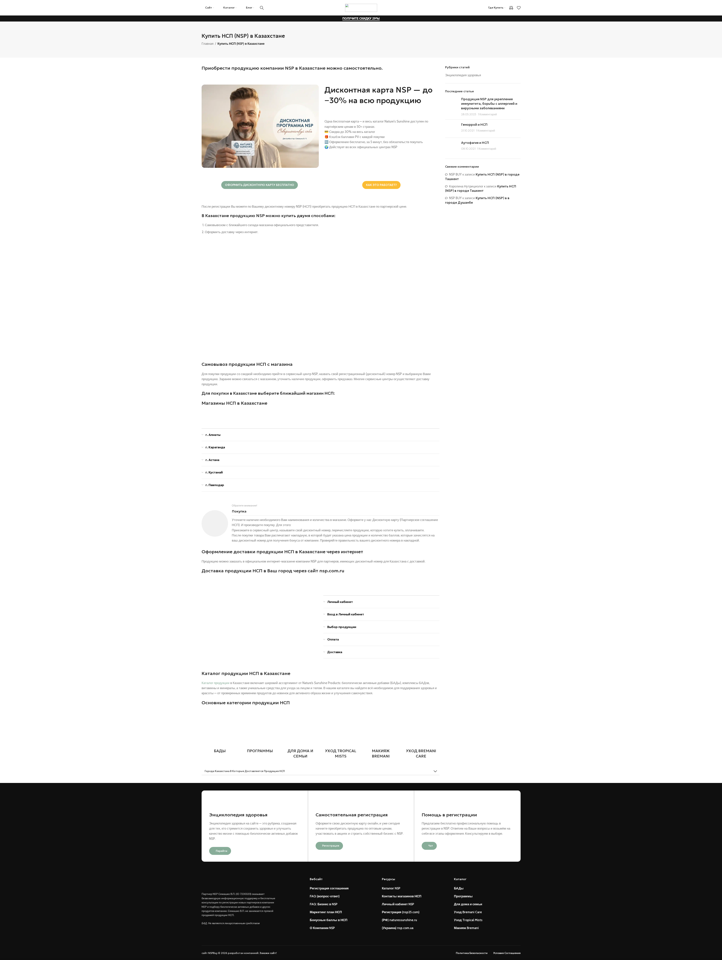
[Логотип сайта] (361, 7)
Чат (430, 845)
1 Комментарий (487, 114)
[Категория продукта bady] (220, 732)
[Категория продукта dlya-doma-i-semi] (300, 735)
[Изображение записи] (451, 106)
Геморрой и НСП (474, 125)
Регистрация (330, 845)
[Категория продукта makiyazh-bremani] (381, 735)
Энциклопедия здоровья (463, 75)
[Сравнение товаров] (511, 8)
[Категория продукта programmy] (260, 732)
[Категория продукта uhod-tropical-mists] (340, 735)
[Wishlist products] (518, 8)
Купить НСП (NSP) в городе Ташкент (480, 188)
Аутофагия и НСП (475, 143)
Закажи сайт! (268, 953)
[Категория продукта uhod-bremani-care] (421, 735)
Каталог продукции (216, 683)
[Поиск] (262, 8)
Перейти (221, 851)
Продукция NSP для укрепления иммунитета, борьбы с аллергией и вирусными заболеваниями (489, 103)
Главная (207, 43)
